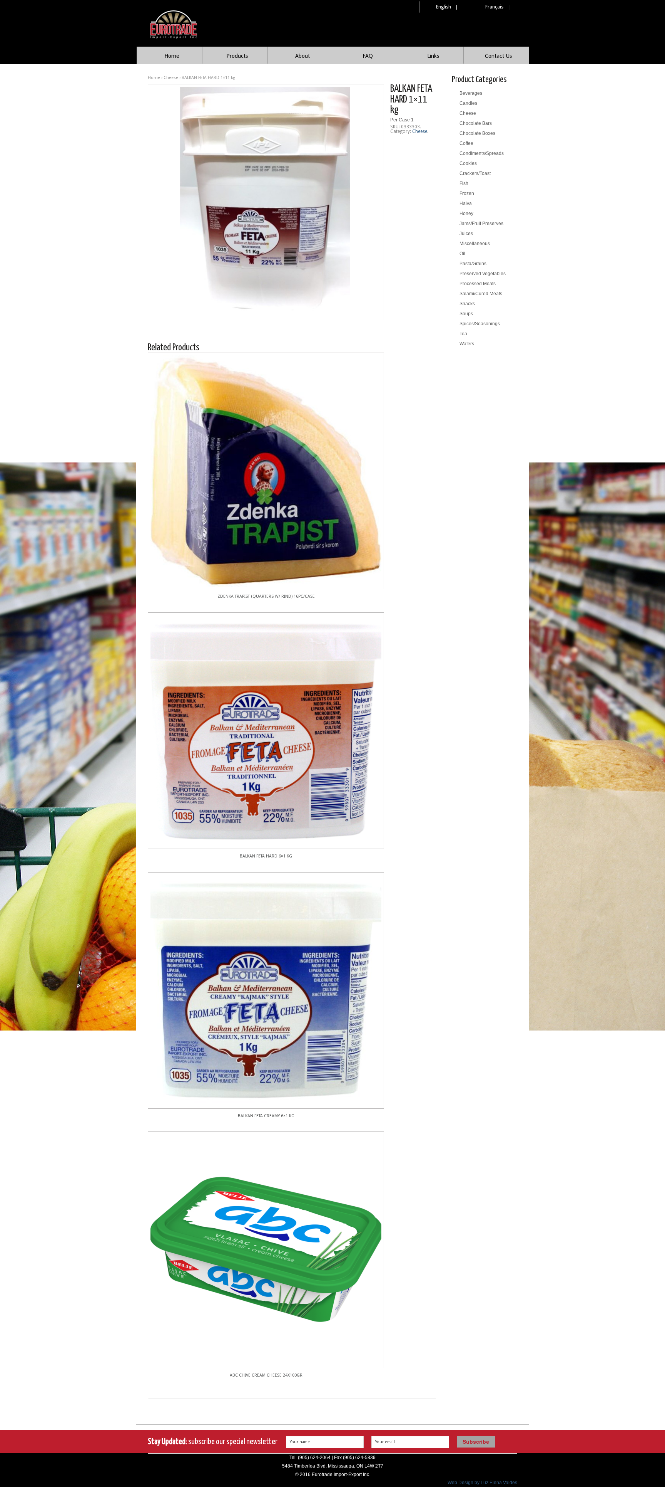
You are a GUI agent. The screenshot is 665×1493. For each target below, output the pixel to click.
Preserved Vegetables (482, 273)
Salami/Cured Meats (480, 293)
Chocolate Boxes (477, 133)
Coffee (466, 143)
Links (433, 56)
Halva (465, 203)
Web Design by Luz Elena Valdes (482, 1482)
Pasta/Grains (472, 263)
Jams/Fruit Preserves (481, 223)
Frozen (466, 193)
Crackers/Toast (475, 173)
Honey (466, 213)
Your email (385, 1441)
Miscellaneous (474, 243)
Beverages (470, 93)
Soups (466, 313)
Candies (468, 103)
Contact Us (498, 56)
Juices (466, 233)
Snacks (467, 303)
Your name (300, 1441)
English (443, 7)
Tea (463, 333)
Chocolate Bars (475, 123)
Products (237, 56)
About (302, 56)
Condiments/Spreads (481, 153)
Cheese (171, 77)
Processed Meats (477, 283)
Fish (463, 183)
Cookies (468, 163)
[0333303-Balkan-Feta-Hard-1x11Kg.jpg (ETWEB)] (266, 202)
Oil (462, 253)
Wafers (466, 343)
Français (494, 7)
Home (171, 56)
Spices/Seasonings (479, 323)
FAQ (368, 56)
